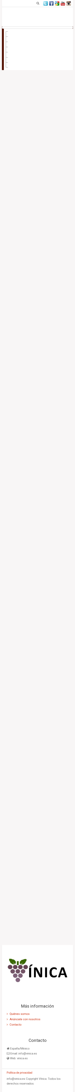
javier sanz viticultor (28, 660)
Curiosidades (17, 46)
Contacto (15, 67)
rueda (51, 660)
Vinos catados (18, 52)
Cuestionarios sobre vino (24, 62)
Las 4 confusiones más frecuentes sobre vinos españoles (37, 471)
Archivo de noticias (20, 836)
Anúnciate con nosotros (25, 1019)
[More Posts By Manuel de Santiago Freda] (50, 618)
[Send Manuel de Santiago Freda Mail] (42, 618)
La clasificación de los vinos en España (17, 514)
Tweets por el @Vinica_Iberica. (28, 855)
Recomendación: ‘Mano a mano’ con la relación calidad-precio (39, 553)
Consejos (15, 41)
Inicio (12, 31)
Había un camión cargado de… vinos (16, 553)
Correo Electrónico (21, 694)
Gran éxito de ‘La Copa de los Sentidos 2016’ (17, 465)
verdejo (22, 666)
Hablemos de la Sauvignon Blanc (39, 514)
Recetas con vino (20, 57)
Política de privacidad (19, 1072)
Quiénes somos (20, 1014)
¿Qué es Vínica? (19, 36)
